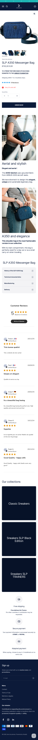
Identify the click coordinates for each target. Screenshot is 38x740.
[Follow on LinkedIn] (13, 719)
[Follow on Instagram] (8, 719)
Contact (4, 689)
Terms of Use (6, 692)
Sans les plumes (7, 59)
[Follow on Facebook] (3, 719)
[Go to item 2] (11, 53)
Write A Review (19, 321)
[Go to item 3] (17, 53)
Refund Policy (6, 699)
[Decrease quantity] (4, 96)
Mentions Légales (7, 696)
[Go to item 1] (4, 53)
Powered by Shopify (21, 734)
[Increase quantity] (17, 96)
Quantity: (5, 92)
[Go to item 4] (23, 53)
